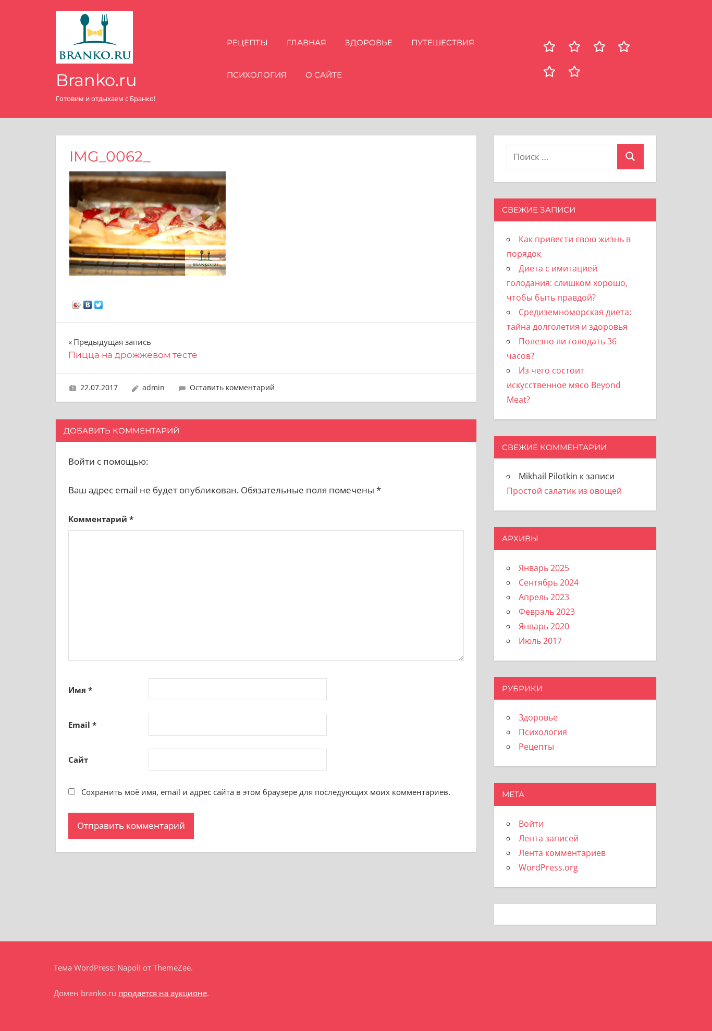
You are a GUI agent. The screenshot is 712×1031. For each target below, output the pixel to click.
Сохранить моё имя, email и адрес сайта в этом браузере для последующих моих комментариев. (265, 792)
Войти (531, 823)
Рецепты (247, 42)
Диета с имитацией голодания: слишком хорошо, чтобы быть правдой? (567, 283)
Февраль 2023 (547, 611)
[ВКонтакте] (87, 302)
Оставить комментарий (232, 387)
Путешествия (442, 42)
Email (82, 724)
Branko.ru (96, 80)
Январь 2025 (544, 568)
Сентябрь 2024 (549, 582)
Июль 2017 (540, 641)
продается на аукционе (162, 993)
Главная (306, 42)
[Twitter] (98, 302)
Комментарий (100, 519)
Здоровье (368, 42)
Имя (80, 690)
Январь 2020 (544, 626)
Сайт (78, 759)
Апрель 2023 (544, 597)
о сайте (323, 75)
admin (153, 387)
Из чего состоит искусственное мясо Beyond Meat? (564, 385)
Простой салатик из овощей (564, 490)
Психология (257, 75)
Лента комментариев (562, 853)
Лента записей (549, 838)
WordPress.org (548, 867)
